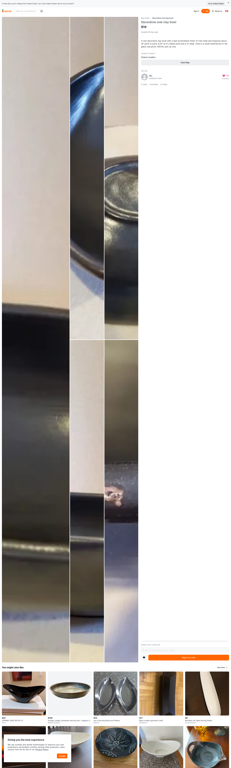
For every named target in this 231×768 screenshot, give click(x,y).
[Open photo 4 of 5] (87, 501)
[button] (222, 667)
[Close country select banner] (228, 2)
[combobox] (27, 11)
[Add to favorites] (144, 657)
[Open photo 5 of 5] (121, 501)
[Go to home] (7, 11)
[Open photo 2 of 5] (87, 178)
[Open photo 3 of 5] (121, 178)
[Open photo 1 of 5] (36, 339)
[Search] (41, 11)
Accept (62, 756)
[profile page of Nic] (144, 77)
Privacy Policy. (42, 749)
